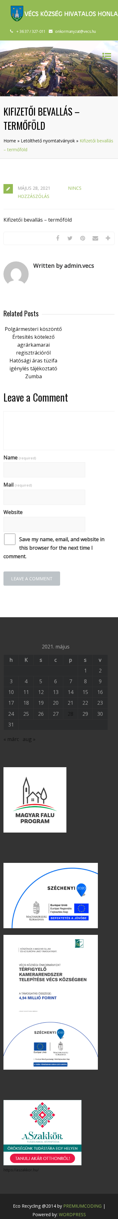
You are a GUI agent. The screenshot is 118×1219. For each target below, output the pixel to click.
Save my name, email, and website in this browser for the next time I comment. (53, 548)
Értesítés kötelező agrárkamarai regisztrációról (33, 344)
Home (9, 141)
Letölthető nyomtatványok (48, 141)
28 (70, 713)
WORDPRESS (72, 1214)
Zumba (33, 376)
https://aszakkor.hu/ (21, 1170)
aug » (29, 739)
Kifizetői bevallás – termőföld (37, 219)
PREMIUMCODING (82, 1206)
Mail (17, 484)
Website (13, 512)
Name (19, 457)
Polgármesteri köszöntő (33, 329)
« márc (11, 739)
